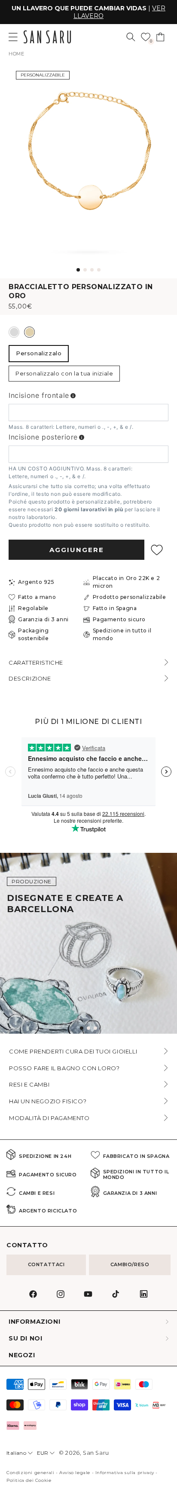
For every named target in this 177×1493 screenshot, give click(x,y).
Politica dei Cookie (28, 1480)
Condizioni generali (30, 1472)
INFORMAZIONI (34, 1321)
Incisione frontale (39, 395)
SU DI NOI (25, 1338)
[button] (130, 37)
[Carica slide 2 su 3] (88, 1028)
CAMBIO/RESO (130, 1264)
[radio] (14, 332)
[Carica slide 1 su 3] (81, 1028)
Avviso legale (74, 1472)
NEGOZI (22, 1355)
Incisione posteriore (43, 437)
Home (16, 54)
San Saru (96, 1453)
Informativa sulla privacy (124, 1472)
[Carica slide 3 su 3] (95, 1028)
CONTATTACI (46, 1264)
